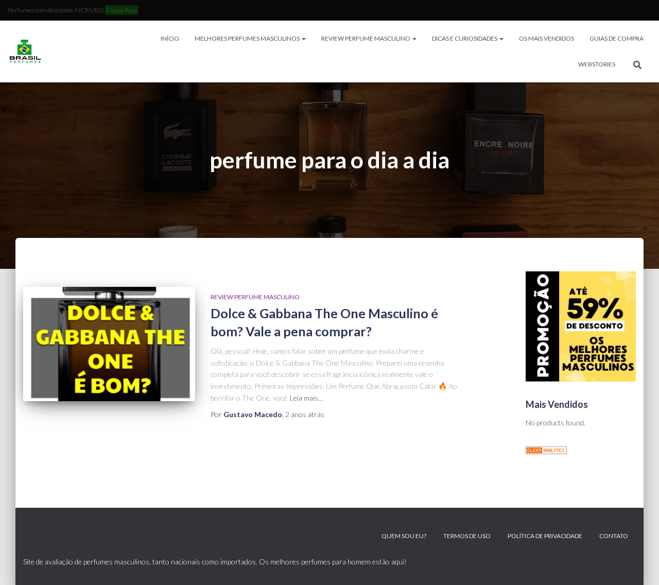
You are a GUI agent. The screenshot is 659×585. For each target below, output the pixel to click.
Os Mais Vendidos (546, 38)
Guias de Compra (616, 38)
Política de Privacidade (545, 536)
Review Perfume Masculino (366, 38)
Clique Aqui (121, 10)
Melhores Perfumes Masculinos (248, 38)
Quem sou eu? (403, 536)
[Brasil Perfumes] (24, 51)
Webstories (596, 64)
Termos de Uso (467, 536)
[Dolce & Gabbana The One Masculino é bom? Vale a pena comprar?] (109, 344)
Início (170, 38)
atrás (304, 414)
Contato (613, 536)
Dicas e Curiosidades (465, 38)
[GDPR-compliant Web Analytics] (546, 449)
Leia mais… (306, 397)
